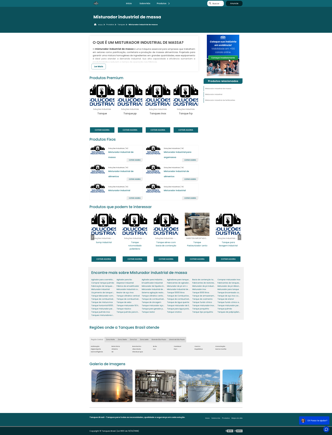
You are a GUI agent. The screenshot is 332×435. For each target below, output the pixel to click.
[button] (239, 237)
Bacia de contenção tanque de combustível (212, 279)
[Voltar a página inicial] (96, 3)
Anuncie (234, 3)
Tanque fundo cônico (202, 302)
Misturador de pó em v (177, 286)
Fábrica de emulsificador (128, 286)
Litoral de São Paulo (177, 339)
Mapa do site (237, 418)
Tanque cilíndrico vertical (128, 295)
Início (129, 3)
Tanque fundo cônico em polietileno (234, 302)
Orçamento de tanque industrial (106, 292)
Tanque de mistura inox (102, 302)
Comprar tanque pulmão (102, 283)
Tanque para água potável (179, 308)
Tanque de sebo (124, 302)
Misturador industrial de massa (218, 88)
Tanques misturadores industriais (106, 315)
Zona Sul (133, 339)
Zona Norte (110, 339)
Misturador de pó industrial (204, 286)
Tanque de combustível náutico (156, 299)
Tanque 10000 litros (176, 292)
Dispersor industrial (125, 283)
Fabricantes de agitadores (179, 283)
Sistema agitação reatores (154, 292)
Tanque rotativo (174, 312)
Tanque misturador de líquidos (181, 305)
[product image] (98, 149)
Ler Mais (98, 66)
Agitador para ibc (124, 279)
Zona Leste (144, 339)
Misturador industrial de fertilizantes (220, 100)
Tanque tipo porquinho (202, 312)
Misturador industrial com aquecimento (135, 289)
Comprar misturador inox (228, 279)
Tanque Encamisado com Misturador (234, 292)
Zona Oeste (122, 339)
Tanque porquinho (200, 308)
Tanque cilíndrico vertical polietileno (158, 295)
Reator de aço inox (125, 292)
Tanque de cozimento (202, 299)
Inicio (207, 418)
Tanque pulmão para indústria (130, 312)
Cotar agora (102, 130)
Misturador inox (199, 289)
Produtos (161, 3)
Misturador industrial (119, 190)
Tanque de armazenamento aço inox (209, 295)
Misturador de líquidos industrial (156, 286)
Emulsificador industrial (152, 283)
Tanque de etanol (225, 299)
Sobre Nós (145, 3)
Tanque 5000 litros (200, 292)
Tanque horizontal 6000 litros (104, 305)
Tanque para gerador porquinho (156, 308)
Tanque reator (148, 312)
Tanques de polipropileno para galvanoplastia (238, 312)
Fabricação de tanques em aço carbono (109, 286)
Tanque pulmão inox (100, 312)
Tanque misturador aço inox (154, 305)
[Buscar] (210, 3)
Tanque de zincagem (151, 302)
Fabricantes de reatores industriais (208, 283)
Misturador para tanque (228, 289)
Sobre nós (216, 418)
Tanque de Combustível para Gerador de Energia (189, 295)
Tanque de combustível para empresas (185, 299)
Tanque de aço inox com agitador (232, 295)
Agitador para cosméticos (103, 279)
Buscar (215, 3)
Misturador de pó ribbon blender (231, 286)
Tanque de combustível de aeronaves (108, 299)
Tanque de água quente (178, 302)
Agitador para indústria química (156, 279)
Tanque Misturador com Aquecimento (108, 295)
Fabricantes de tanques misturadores (234, 283)
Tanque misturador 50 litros (129, 305)
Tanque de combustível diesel (130, 299)
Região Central (97, 339)
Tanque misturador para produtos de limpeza (112, 308)
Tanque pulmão (224, 308)
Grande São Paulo (158, 339)
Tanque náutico (124, 308)
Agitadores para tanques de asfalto (183, 279)
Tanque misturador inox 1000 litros (207, 305)
